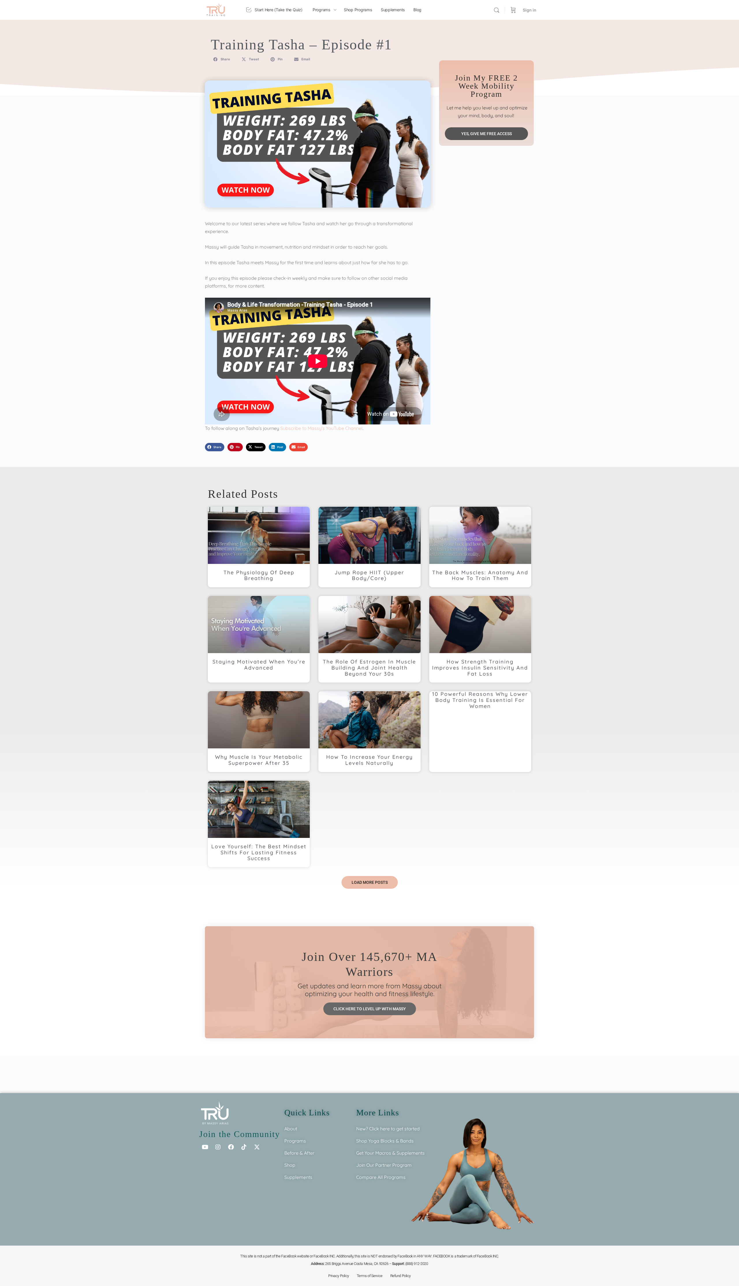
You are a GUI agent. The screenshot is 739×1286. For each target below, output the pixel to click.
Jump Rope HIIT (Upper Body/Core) (369, 575)
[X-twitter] (257, 1147)
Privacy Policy (338, 1276)
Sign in (529, 10)
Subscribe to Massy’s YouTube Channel (321, 428)
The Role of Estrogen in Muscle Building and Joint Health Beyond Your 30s (369, 667)
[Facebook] (231, 1147)
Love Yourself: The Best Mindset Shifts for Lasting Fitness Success (259, 852)
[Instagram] (218, 1147)
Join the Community (239, 1134)
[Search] (496, 10)
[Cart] (513, 10)
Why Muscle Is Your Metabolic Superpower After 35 (259, 760)
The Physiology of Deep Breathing (258, 575)
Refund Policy (400, 1276)
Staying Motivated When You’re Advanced (258, 664)
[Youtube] (205, 1147)
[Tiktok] (244, 1147)
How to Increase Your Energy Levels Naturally (369, 760)
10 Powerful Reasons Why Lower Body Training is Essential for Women (480, 700)
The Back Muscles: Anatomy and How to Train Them (480, 575)
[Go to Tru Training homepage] (215, 9)
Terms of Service (369, 1276)
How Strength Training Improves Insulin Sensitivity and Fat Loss (480, 667)
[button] (222, 59)
